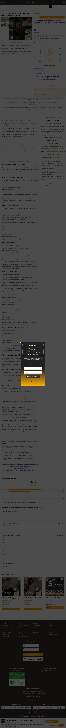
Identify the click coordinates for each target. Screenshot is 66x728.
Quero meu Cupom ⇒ (33, 376)
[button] (20, 342)
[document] (33, 364)
